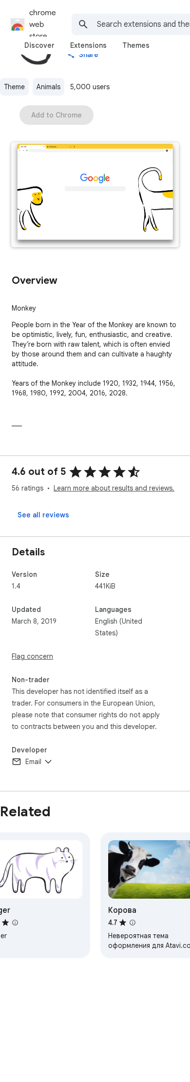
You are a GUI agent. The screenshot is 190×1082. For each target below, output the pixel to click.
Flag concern (32, 656)
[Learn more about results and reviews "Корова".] (132, 922)
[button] (95, 195)
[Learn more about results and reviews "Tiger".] (15, 922)
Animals (48, 86)
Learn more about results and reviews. (114, 488)
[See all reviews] (43, 515)
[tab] (39, 45)
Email (33, 761)
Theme (14, 86)
